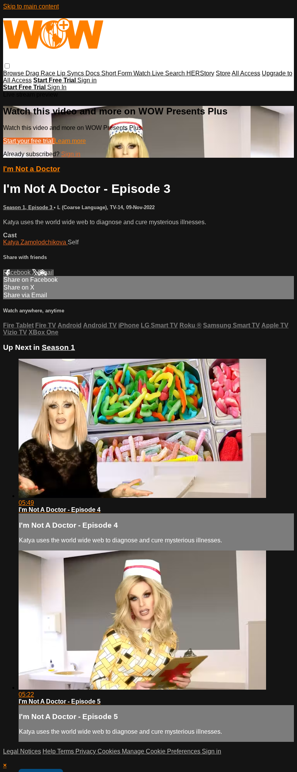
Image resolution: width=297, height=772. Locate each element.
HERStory (200, 73)
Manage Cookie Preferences (162, 751)
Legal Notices (22, 751)
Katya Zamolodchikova (35, 242)
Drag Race (41, 73)
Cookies (109, 751)
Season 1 (58, 347)
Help (50, 751)
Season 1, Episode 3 (28, 207)
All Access (246, 73)
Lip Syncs (71, 73)
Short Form (117, 73)
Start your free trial (29, 141)
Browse (14, 73)
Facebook (17, 272)
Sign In (57, 87)
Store (223, 73)
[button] (7, 65)
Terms (66, 751)
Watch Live (149, 73)
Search (175, 73)
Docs (93, 73)
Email (46, 272)
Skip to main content (31, 6)
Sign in (87, 80)
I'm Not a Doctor (31, 169)
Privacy (86, 751)
